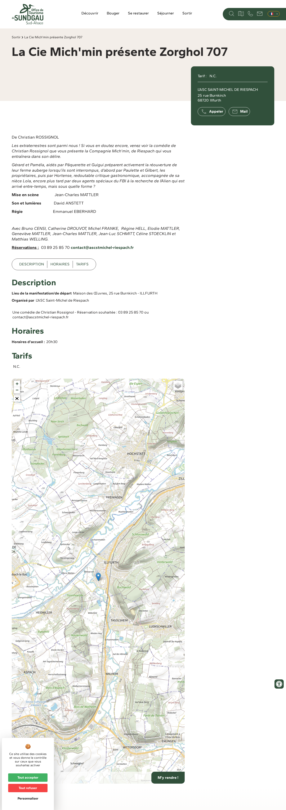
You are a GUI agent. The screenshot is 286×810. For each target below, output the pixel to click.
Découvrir (89, 13)
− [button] (17, 390)
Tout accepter (27, 777)
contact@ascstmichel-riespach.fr (102, 247)
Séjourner (165, 13)
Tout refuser (28, 788)
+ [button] (17, 383)
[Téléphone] (250, 13)
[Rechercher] (231, 13)
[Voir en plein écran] (17, 398)
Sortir (187, 13)
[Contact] (259, 14)
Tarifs (82, 264)
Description (31, 264)
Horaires (60, 264)
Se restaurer (138, 13)
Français (274, 14)
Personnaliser (28, 798)
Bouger (113, 13)
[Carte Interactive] (241, 13)
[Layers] (178, 385)
